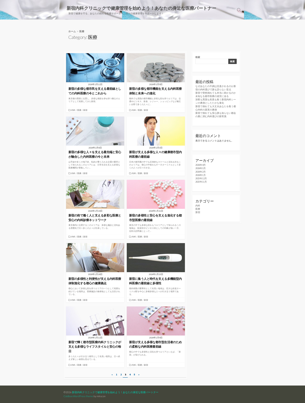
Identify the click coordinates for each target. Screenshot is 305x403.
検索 (197, 57)
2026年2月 (200, 171)
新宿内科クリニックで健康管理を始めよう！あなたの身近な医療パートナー (115, 392)
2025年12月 (201, 178)
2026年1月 (200, 175)
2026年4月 (200, 164)
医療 (79, 110)
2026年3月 (200, 168)
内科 (73, 110)
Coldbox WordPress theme (78, 396)
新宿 (85, 110)
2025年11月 (201, 181)
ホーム (72, 31)
